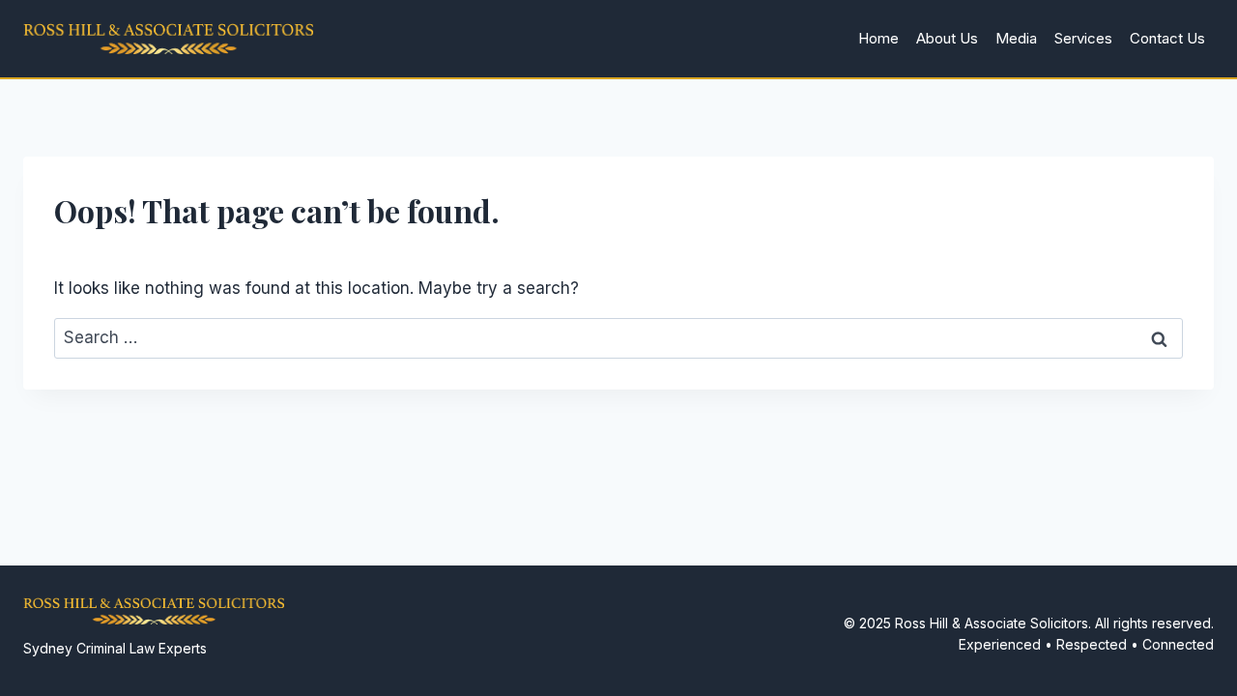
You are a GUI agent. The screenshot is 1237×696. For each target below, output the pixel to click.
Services (1083, 38)
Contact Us (1167, 38)
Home (878, 38)
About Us (947, 38)
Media (1016, 38)
